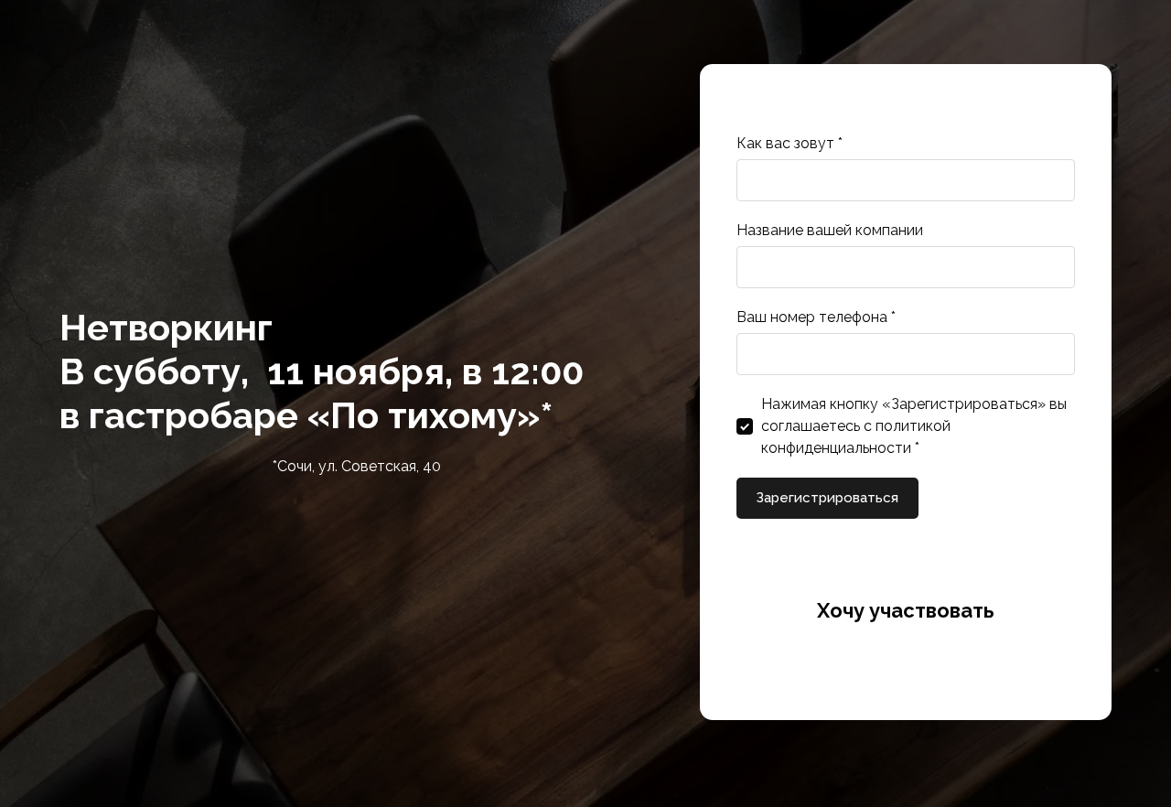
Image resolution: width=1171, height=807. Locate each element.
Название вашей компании (829, 230)
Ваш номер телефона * (816, 317)
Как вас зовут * (789, 143)
